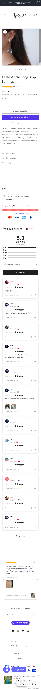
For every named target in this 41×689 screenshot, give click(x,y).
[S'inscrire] (33, 614)
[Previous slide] (4, 579)
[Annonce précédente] (4, 2)
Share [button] (6, 189)
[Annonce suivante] (36, 2)
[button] (4, 15)
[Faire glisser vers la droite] (25, 69)
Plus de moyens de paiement (20, 123)
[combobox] (36, 264)
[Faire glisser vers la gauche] (15, 69)
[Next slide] (37, 579)
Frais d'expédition (15, 94)
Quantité (4, 98)
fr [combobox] (29, 229)
